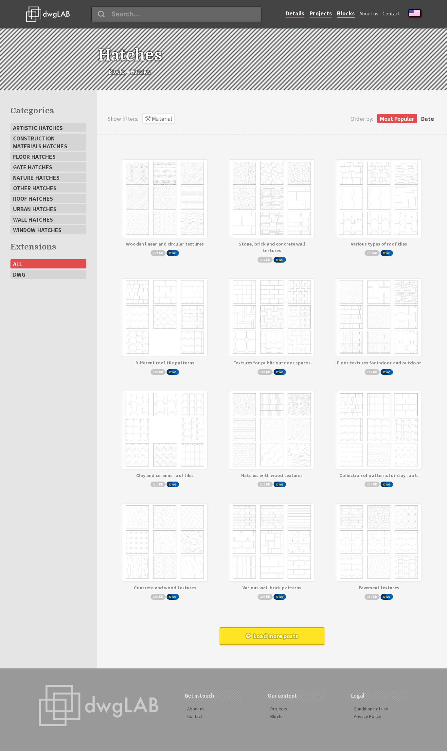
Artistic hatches (38, 128)
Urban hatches (35, 209)
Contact (391, 13)
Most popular (397, 118)
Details (295, 13)
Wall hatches (33, 219)
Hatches (141, 71)
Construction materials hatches (40, 142)
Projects (321, 13)
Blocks (346, 13)
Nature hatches (36, 177)
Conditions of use (371, 708)
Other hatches (35, 188)
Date (427, 118)
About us (369, 13)
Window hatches (37, 230)
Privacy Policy (367, 716)
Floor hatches (34, 156)
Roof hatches (33, 198)
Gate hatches (32, 167)
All (17, 264)
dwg (19, 274)
